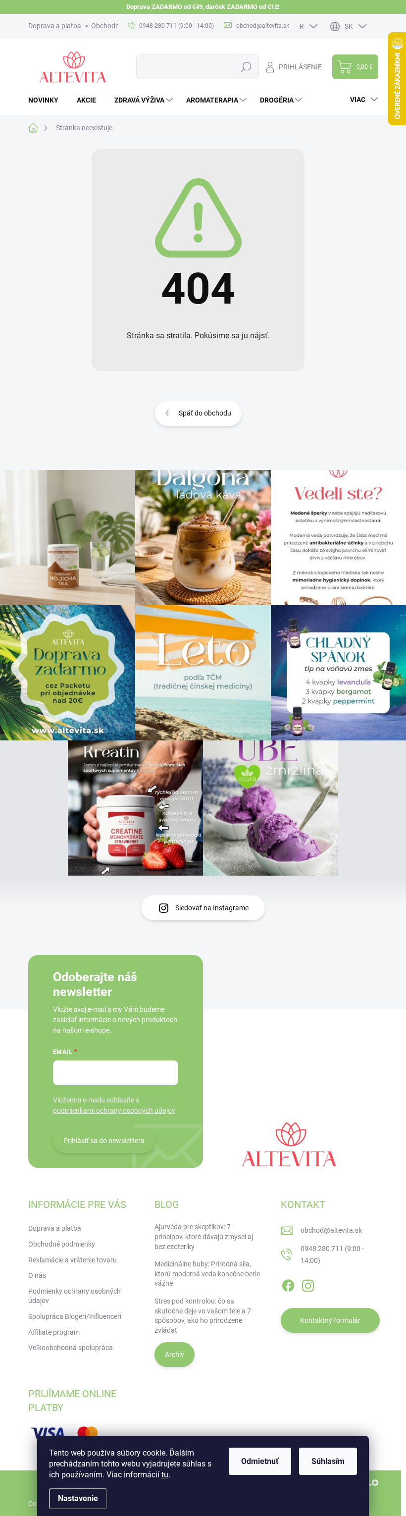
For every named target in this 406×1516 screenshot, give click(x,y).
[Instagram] (308, 1284)
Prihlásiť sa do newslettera (104, 1141)
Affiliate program (54, 1332)
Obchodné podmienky (61, 1244)
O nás (37, 1275)
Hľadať (246, 67)
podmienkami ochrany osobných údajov (114, 1110)
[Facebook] (288, 1284)
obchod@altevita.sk (331, 1230)
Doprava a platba (54, 26)
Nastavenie (78, 1498)
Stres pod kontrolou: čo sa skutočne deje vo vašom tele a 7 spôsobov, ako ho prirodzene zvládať (202, 1315)
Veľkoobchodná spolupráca (70, 1348)
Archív (174, 1355)
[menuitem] (47, 100)
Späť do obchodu (205, 413)
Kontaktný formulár (330, 1320)
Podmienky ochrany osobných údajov (74, 1296)
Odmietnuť (260, 1461)
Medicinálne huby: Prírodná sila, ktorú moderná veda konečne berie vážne (207, 1273)
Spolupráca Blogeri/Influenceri (74, 1316)
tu (164, 1474)
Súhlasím (328, 1461)
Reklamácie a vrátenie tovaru (72, 1260)
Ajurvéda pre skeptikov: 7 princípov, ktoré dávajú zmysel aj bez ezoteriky (203, 1236)
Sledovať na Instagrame (212, 908)
